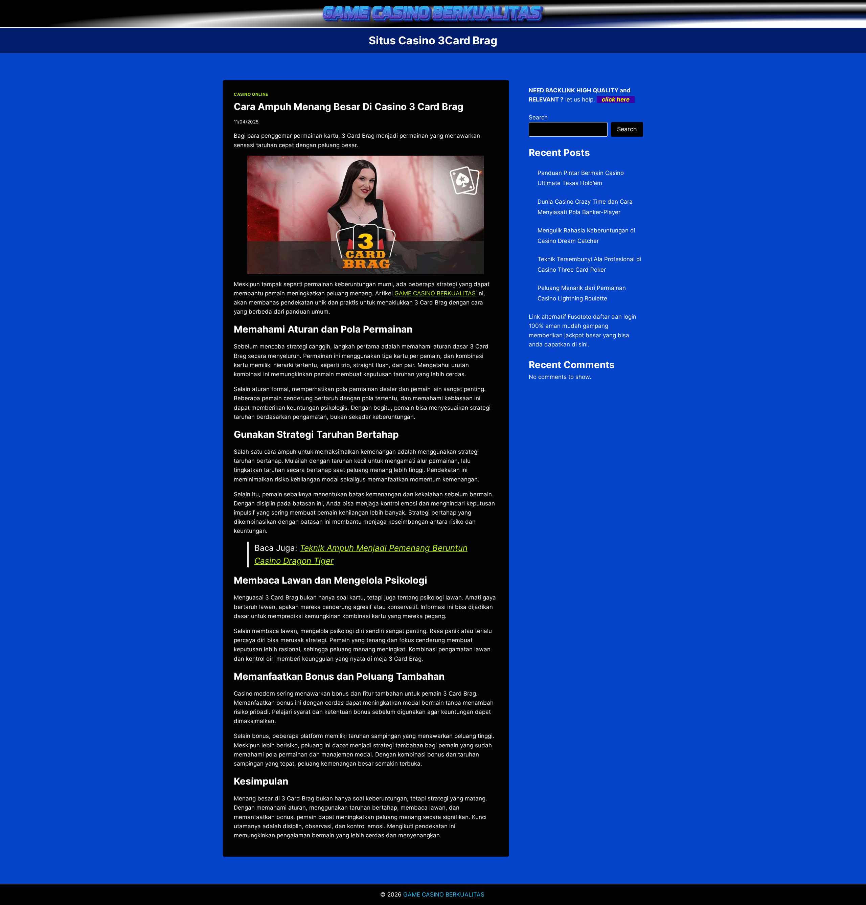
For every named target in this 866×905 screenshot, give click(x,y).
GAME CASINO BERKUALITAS (444, 894)
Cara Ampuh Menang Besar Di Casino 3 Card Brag (348, 106)
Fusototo (579, 316)
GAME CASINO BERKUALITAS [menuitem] (435, 293)
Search (538, 117)
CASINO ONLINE (251, 94)
